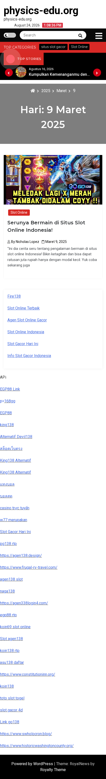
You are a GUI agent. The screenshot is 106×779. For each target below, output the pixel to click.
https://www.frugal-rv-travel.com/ (28, 567)
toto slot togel (12, 698)
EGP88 (6, 413)
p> (2, 401)
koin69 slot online (15, 626)
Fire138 (14, 296)
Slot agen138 (11, 638)
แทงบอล (7, 484)
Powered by (22, 763)
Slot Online (19, 212)
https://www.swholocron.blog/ (26, 733)
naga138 (7, 591)
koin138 (7, 686)
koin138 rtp (9, 650)
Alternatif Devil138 (16, 436)
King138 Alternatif (15, 460)
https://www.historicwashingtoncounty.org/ (37, 745)
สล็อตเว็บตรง (11, 448)
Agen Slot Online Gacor (27, 320)
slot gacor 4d (11, 710)
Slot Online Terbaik (23, 308)
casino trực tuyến (14, 508)
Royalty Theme (53, 769)
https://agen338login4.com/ (24, 603)
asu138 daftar (12, 662)
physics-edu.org (41, 10)
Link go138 (9, 722)
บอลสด (6, 496)
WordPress (43, 763)
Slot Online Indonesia (25, 332)
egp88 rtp (8, 615)
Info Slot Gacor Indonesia (29, 355)
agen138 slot (11, 579)
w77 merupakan (13, 520)
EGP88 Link (10, 389)
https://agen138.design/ (21, 555)
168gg (9, 401)
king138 (7, 424)
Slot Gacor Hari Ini (22, 343)
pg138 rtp (8, 543)
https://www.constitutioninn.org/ (27, 674)
